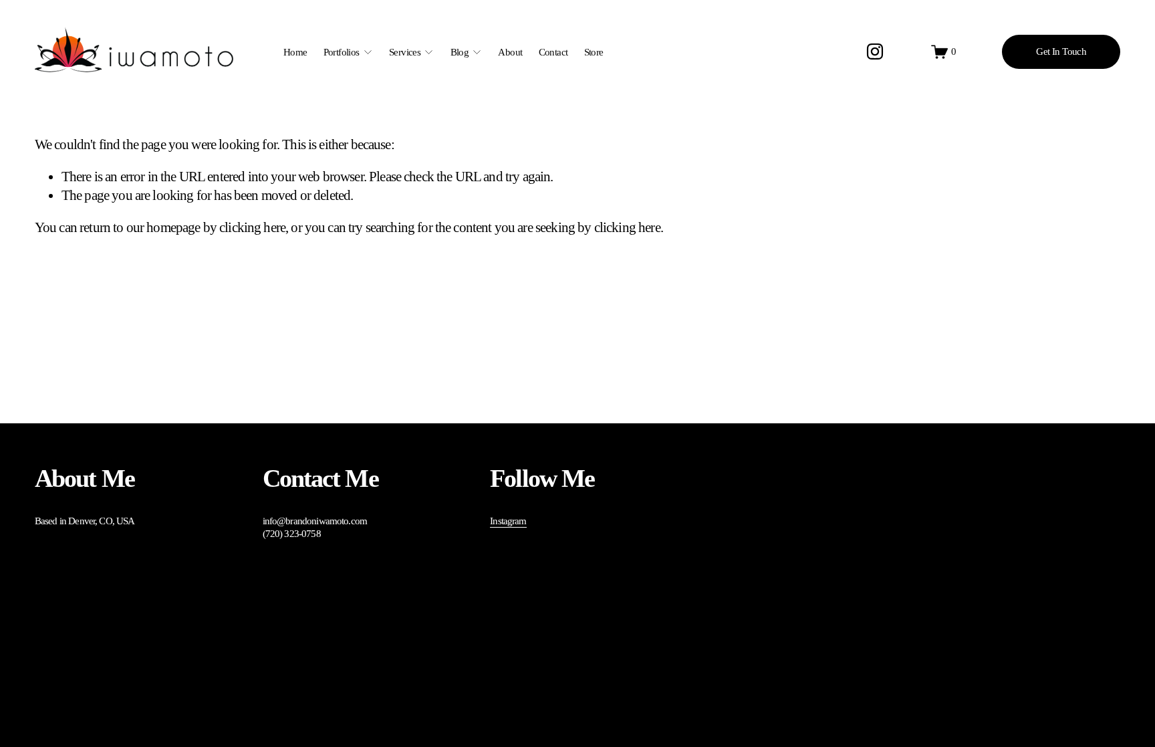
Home (295, 52)
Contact (553, 52)
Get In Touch (1061, 51)
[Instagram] (875, 51)
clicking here (252, 227)
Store (594, 52)
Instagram (508, 521)
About (510, 52)
